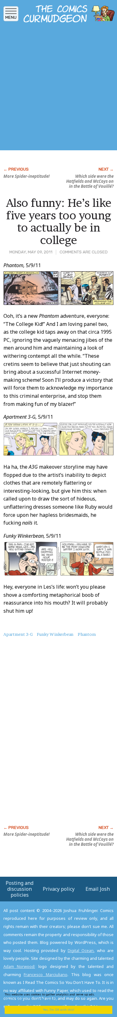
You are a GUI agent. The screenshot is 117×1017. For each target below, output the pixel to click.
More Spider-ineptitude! (26, 176)
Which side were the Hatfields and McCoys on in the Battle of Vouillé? (90, 181)
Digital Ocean (81, 950)
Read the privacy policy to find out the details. (56, 996)
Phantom (87, 634)
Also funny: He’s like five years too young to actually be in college (58, 221)
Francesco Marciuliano (45, 974)
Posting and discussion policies (19, 889)
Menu (11, 17)
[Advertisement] (58, 88)
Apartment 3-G (18, 634)
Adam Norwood (19, 966)
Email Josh (97, 888)
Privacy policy (59, 888)
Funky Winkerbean (55, 634)
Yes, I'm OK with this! (58, 1010)
